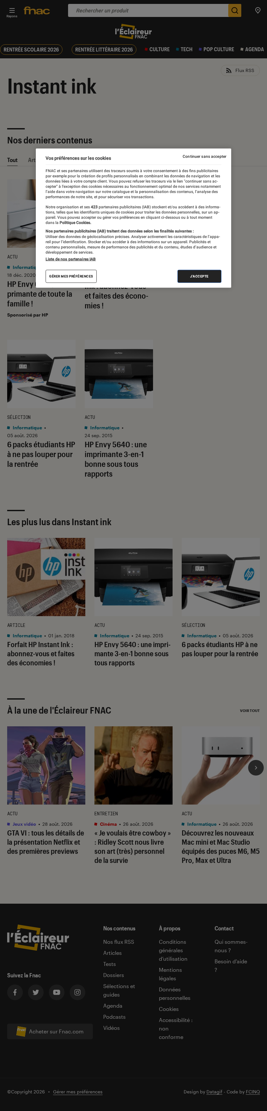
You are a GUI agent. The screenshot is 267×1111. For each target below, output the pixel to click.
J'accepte (199, 276)
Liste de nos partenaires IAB (71, 259)
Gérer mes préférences (71, 276)
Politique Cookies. (75, 222)
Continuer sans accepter (204, 156)
